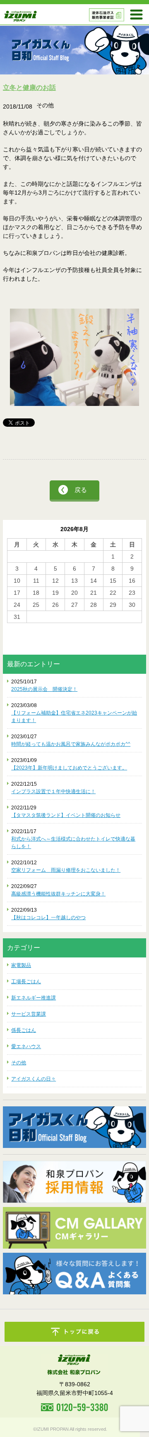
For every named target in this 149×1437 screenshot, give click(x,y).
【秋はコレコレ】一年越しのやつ (48, 917)
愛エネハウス (26, 1046)
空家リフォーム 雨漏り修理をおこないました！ (65, 870)
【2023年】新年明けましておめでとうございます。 (69, 768)
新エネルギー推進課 (33, 998)
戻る (80, 489)
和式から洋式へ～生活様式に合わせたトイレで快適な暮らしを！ (73, 842)
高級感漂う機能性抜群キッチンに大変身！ (58, 894)
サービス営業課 (28, 1014)
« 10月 (15, 626)
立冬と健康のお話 (29, 87)
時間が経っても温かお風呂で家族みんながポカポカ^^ (70, 744)
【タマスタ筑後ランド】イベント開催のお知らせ (65, 815)
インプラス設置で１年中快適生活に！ (53, 791)
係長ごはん (23, 1030)
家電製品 (21, 965)
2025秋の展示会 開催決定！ (44, 689)
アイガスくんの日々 (33, 1079)
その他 (18, 1063)
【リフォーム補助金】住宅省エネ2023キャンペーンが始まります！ (74, 716)
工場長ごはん (26, 981)
